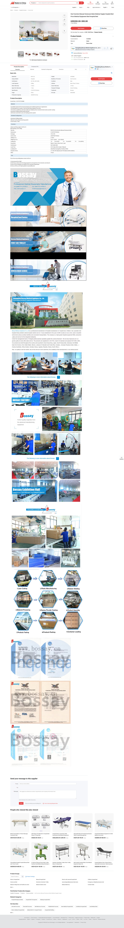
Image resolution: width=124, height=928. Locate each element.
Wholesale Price (64, 917)
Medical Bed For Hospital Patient (34, 910)
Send (21, 803)
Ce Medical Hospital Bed (81, 906)
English (28, 919)
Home (11, 10)
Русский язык (49, 919)
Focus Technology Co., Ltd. (52, 922)
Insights (98, 917)
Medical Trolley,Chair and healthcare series (19, 884)
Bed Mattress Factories (40, 906)
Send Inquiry (81, 28)
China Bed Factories (27, 906)
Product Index (86, 917)
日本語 (77, 919)
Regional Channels (79, 917)
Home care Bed (13, 882)
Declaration (77, 922)
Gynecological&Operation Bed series (70, 882)
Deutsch (59, 919)
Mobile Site (93, 917)
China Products (34, 917)
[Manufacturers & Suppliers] (18, 2)
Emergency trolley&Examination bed (96, 882)
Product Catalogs (31, 876)
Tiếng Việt (95, 919)
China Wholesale (56, 917)
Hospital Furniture (22, 10)
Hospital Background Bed (17, 899)
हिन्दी (81, 919)
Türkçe (90, 919)
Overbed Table (91, 884)
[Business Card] (111, 72)
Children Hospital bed (92, 879)
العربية (69, 919)
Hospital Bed (30, 10)
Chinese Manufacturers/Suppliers (44, 917)
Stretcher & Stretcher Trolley (42, 882)
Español (33, 919)
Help (88, 7)
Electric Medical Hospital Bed (17, 910)
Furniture (16, 10)
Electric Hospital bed (14, 879)
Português (38, 919)
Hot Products (26, 917)
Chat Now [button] (104, 28)
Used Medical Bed (93, 906)
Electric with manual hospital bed (69, 879)
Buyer (80, 7)
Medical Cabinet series (41, 884)
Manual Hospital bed (40, 879)
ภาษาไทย (85, 919)
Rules (113, 7)
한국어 (73, 919)
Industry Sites (71, 917)
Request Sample (98, 32)
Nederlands (65, 919)
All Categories (15, 7)
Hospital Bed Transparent (31, 899)
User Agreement (70, 922)
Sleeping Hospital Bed (45, 899)
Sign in (112, 3)
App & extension (96, 7)
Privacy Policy (83, 922)
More (11, 912)
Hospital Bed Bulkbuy (49, 910)
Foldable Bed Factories (53, 906)
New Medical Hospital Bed (67, 906)
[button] (83, 69)
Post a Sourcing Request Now (50, 803)
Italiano (54, 919)
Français (43, 919)
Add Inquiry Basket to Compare (39, 60)
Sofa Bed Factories (15, 906)
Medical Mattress (66, 884)
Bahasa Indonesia (101, 919)
